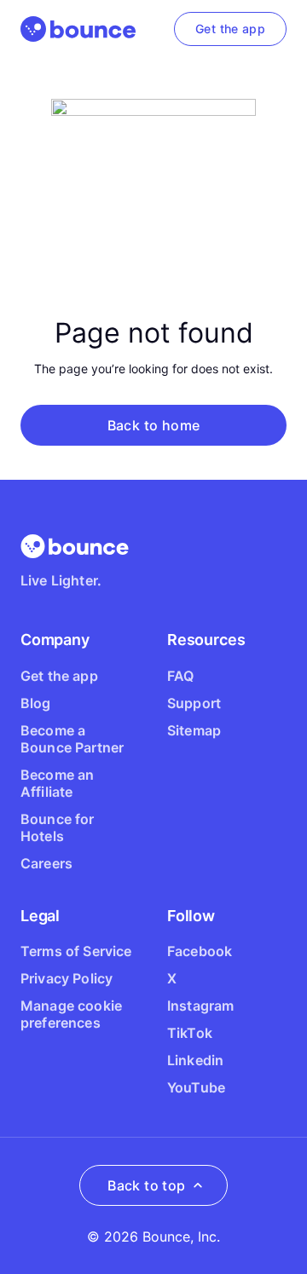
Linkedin (195, 1060)
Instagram (200, 1005)
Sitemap (194, 730)
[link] (230, 29)
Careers (46, 863)
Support (194, 703)
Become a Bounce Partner (72, 739)
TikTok (189, 1032)
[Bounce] (78, 29)
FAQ (180, 675)
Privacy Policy (66, 978)
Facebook (199, 951)
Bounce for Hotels (57, 827)
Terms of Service (76, 951)
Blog (35, 703)
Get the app (59, 675)
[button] (153, 425)
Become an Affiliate (57, 783)
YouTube (196, 1087)
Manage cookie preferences (71, 1014)
